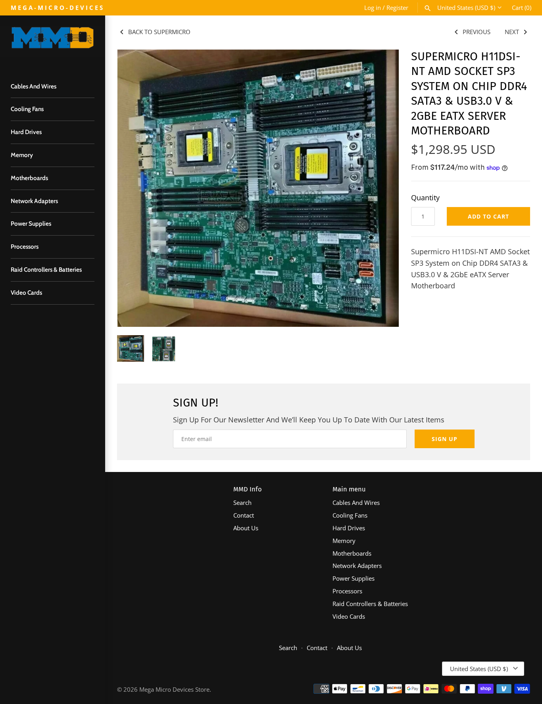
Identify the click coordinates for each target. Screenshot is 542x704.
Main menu (349, 489)
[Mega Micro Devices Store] (52, 41)
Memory (22, 155)
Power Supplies (31, 223)
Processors (24, 246)
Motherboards (29, 178)
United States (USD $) (466, 7)
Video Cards (26, 292)
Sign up (444, 439)
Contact (243, 515)
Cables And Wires (33, 86)
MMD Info (247, 489)
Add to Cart (488, 216)
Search (242, 502)
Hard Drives (26, 132)
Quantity (425, 197)
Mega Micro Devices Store (174, 689)
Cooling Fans (27, 109)
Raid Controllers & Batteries (46, 269)
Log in (372, 8)
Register (397, 8)
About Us (245, 528)
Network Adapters (34, 201)
